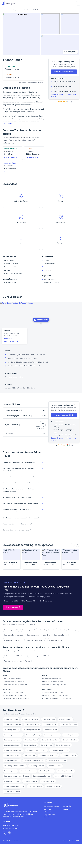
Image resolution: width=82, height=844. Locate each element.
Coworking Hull (46, 745)
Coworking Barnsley (35, 786)
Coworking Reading (33, 735)
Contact (66, 809)
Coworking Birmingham (12, 724)
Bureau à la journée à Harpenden (14, 695)
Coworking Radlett (28, 630)
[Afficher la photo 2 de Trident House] (50, 23)
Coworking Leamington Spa (33, 760)
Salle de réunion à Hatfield (12, 679)
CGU (77, 841)
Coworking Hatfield (11, 630)
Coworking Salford (30, 781)
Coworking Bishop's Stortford (14, 766)
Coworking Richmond (11, 781)
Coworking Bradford (70, 740)
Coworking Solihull (47, 781)
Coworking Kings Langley (69, 630)
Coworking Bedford (53, 786)
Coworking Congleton (12, 791)
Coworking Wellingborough (14, 786)
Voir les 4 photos (70, 52)
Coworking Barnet (60, 635)
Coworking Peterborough (57, 760)
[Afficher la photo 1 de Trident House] (21, 34)
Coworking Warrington (12, 740)
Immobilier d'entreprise (48, 810)
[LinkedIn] (4, 833)
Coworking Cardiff (50, 730)
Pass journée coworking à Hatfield (15, 685)
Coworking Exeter (30, 745)
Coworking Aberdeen (51, 735)
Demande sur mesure (51, 806)
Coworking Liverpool (11, 730)
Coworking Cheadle (46, 771)
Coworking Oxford (31, 740)
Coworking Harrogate (11, 760)
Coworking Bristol (65, 719)
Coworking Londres (11, 719)
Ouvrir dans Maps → (11, 341)
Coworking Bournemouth (48, 755)
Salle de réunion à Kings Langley (53, 692)
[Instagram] (9, 833)
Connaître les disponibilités (64, 71)
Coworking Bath (29, 755)
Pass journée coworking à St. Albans (17, 661)
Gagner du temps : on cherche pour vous (63, 96)
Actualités (67, 806)
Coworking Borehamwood (13, 635)
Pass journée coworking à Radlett (54, 685)
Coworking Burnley (54, 766)
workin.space (7, 10)
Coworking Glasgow (32, 724)
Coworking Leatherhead (41, 776)
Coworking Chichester (65, 771)
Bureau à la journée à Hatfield (13, 682)
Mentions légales (68, 841)
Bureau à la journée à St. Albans (40, 656)
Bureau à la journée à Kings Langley (55, 695)
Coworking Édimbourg (69, 724)
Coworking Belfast (50, 724)
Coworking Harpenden (48, 630)
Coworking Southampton (13, 735)
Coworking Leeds (49, 719)
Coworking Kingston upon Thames (16, 776)
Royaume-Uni (17, 10)
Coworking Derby (10, 771)
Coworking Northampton (59, 750)
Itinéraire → (8, 339)
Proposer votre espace (49, 816)
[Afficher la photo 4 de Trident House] (60, 45)
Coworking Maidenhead (62, 776)
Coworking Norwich (71, 735)
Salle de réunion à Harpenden (13, 692)
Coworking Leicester (63, 745)
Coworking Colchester (12, 745)
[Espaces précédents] (73, 545)
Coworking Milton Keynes (13, 750)
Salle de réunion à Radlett (51, 679)
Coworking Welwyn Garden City (38, 635)
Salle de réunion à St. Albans (14, 656)
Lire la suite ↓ (8, 124)
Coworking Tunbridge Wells (36, 750)
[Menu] (78, 3)
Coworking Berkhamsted (36, 640)
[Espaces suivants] (77, 545)
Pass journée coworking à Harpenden (16, 698)
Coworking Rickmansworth (13, 640)
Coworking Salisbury (28, 771)
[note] (21, 410)
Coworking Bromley (37, 766)
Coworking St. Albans (12, 755)
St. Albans (27, 10)
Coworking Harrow (55, 640)
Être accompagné (13, 607)
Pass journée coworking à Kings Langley (56, 698)
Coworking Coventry (69, 755)
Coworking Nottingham (31, 730)
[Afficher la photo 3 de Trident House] (70, 23)
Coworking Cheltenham (50, 740)
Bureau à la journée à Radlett (52, 682)
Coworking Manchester (30, 719)
